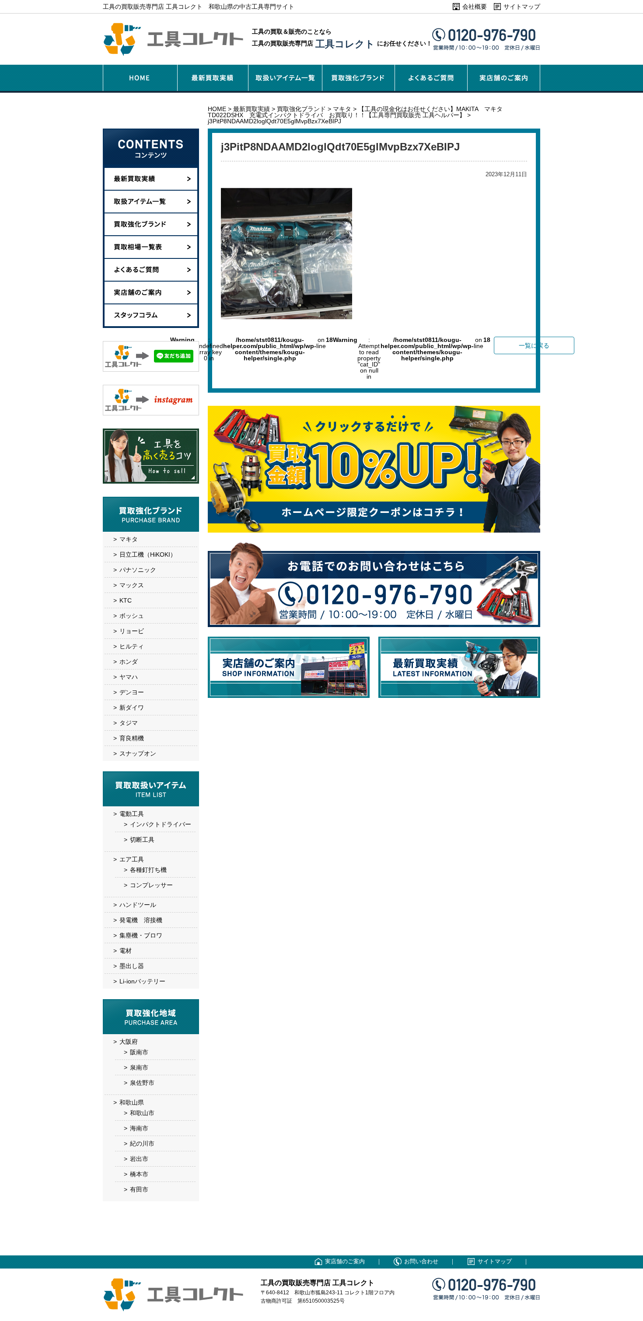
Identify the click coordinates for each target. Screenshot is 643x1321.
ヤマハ (128, 677)
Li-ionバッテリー (142, 981)
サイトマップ (521, 6)
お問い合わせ (421, 1261)
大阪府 (128, 1042)
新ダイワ (131, 707)
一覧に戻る (534, 345)
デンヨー (131, 692)
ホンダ (128, 662)
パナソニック (137, 570)
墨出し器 (131, 966)
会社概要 (474, 6)
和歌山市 (142, 1113)
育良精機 (131, 738)
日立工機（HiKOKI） (147, 554)
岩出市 (139, 1159)
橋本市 (139, 1174)
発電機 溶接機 (140, 920)
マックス (131, 585)
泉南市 (139, 1067)
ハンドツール (137, 905)
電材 (125, 951)
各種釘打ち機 (148, 870)
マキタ (128, 539)
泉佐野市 (142, 1083)
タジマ (128, 723)
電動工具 (131, 814)
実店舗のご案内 (345, 1261)
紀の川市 (142, 1143)
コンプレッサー (151, 885)
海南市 (139, 1128)
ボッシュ (131, 616)
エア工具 (131, 859)
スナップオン (137, 753)
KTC (125, 600)
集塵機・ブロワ (140, 935)
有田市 (139, 1189)
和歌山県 (131, 1102)
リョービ (131, 631)
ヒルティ (131, 646)
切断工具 (142, 840)
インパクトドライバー (160, 824)
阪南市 (139, 1052)
